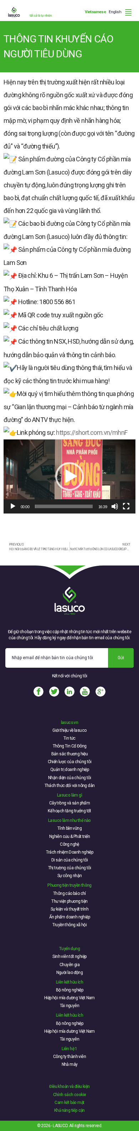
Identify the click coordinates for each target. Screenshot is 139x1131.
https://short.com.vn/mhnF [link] (91, 432)
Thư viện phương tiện (69, 901)
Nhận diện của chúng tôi (69, 777)
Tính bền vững (69, 828)
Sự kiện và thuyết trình (69, 909)
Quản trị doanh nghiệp (69, 769)
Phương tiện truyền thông (69, 885)
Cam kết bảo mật (69, 1102)
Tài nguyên (69, 1005)
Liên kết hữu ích (69, 982)
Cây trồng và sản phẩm (69, 803)
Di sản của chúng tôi (69, 860)
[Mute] (114, 506)
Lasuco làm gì (69, 795)
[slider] (64, 506)
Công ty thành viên (69, 1056)
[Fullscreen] (126, 506)
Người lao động (69, 972)
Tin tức (69, 738)
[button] (69, 476)
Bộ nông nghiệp (69, 989)
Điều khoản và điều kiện (69, 1086)
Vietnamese (95, 12)
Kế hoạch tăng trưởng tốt (69, 810)
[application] (69, 476)
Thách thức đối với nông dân (70, 785)
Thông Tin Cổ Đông (70, 746)
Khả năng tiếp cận (69, 1110)
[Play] (12, 506)
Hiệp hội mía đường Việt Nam (69, 997)
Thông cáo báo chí (69, 893)
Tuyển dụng (69, 948)
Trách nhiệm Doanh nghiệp (69, 852)
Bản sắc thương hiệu (69, 753)
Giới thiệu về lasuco (69, 730)
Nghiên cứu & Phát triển (69, 836)
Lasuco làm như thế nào (69, 820)
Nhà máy (70, 1064)
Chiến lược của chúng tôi (70, 761)
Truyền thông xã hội (69, 924)
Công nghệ (69, 844)
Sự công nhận (69, 875)
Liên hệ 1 (69, 1048)
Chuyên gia (69, 964)
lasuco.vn (69, 722)
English (115, 12)
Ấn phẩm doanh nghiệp (69, 916)
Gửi (121, 657)
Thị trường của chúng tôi (69, 867)
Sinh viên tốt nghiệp (69, 956)
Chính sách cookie (69, 1094)
